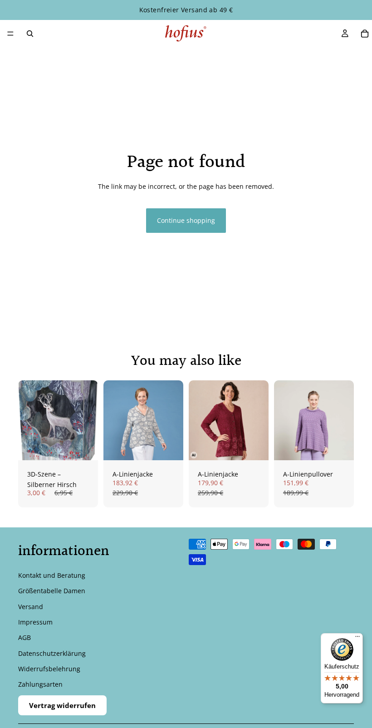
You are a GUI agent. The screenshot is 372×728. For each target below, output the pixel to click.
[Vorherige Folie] (113, 420)
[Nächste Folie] (173, 420)
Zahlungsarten (40, 684)
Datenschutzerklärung (52, 653)
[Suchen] (30, 34)
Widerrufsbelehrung (49, 668)
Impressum (35, 622)
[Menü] (10, 33)
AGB (24, 638)
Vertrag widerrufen (62, 705)
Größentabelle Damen (51, 590)
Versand (30, 606)
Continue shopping (186, 220)
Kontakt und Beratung (51, 575)
